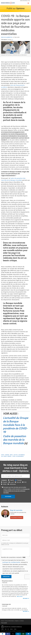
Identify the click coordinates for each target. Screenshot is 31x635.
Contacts (22, 620)
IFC (8, 629)
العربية (12, 482)
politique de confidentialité (11, 562)
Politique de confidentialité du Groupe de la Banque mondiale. (16, 490)
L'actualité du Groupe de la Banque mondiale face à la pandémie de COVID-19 (15, 425)
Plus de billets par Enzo (16, 517)
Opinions (20, 9)
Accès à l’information (9, 620)
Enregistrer (6, 576)
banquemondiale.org (25, 0)
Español (5, 482)
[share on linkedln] (18, 634)
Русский (19, 482)
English (12, 480)
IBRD (2, 629)
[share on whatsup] (23, 634)
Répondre (25, 598)
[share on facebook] (7, 634)
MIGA (11, 629)
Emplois (17, 620)
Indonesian (12, 484)
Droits (2, 620)
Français (10, 39)
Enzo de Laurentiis (6, 37)
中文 (25, 482)
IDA (5, 629)
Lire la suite (19, 596)
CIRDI (15, 629)
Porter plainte (4, 623)
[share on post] (12, 634)
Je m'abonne (8, 496)
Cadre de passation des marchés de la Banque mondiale (14, 440)
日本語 (4, 484)
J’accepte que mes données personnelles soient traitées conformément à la (16, 489)
